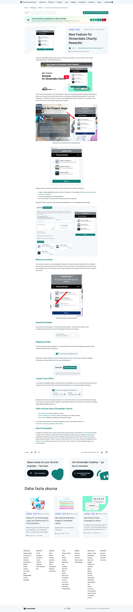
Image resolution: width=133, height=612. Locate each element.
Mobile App (65, 562)
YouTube (60, 423)
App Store (52, 560)
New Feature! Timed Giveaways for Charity (92, 519)
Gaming (25, 569)
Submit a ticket (92, 593)
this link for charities (45, 194)
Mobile (25, 564)
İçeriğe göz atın (75, 21)
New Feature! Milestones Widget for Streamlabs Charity (64, 520)
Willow (53, 439)
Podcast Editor (66, 589)
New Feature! (43, 413)
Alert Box (77, 553)
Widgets (51, 562)
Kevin (67, 533)
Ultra (63, 555)
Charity (40, 7)
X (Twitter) (39, 558)
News (25, 573)
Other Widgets (79, 562)
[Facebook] (35, 452)
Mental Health (27, 575)
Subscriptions (91, 582)
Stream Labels (79, 560)
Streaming (33, 7)
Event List (77, 555)
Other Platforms (40, 566)
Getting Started (27, 553)
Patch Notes (52, 571)
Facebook (45, 423)
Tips (63, 564)
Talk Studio (65, 586)
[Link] (39, 452)
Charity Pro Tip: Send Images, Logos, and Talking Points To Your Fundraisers (37, 520)
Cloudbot (64, 566)
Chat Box (77, 558)
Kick (37, 569)
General (90, 573)
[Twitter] (32, 452)
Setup (50, 553)
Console (90, 575)
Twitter (39, 423)
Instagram (52, 423)
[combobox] (40, 12)
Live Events (26, 571)
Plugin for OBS (66, 553)
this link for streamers (86, 192)
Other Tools (65, 575)
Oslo (73, 439)
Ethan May (39, 535)
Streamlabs (108, 2)
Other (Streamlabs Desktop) (52, 567)
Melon (85, 437)
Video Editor (65, 584)
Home (26, 7)
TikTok (38, 553)
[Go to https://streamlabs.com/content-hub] (28, 2)
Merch (63, 571)
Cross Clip (43, 441)
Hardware (26, 560)
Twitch (38, 560)
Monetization (27, 562)
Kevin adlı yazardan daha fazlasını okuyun (90, 48)
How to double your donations (47, 415)
